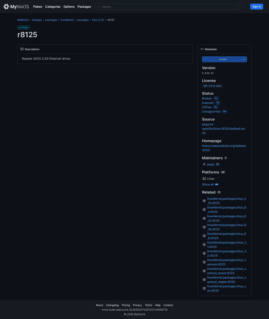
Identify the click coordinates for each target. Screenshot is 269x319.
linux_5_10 (98, 19)
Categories (53, 6)
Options (69, 6)
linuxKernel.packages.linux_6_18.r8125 (226, 227)
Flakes (37, 6)
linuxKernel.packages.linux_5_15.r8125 (226, 201)
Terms (148, 305)
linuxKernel (67, 19)
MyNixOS (23, 19)
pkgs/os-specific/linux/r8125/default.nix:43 (224, 128)
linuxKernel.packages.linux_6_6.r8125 (226, 236)
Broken (207, 98)
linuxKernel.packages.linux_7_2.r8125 (227, 253)
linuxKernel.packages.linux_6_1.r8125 (226, 210)
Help (158, 305)
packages (51, 19)
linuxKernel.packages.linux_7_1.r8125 (227, 245)
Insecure (208, 103)
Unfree (206, 107)
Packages (84, 6)
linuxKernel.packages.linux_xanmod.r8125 (226, 262)
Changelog (112, 305)
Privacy (137, 305)
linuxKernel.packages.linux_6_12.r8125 (226, 218)
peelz (211, 164)
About (99, 305)
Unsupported (211, 111)
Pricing (126, 305)
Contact (168, 305)
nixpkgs (37, 19)
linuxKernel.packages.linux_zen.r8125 (226, 288)
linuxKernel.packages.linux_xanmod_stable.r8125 (226, 280)
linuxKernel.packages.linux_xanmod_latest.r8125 (226, 271)
